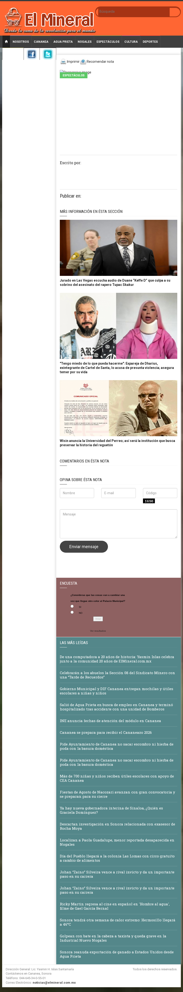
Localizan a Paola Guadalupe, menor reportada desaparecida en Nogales (117, 842)
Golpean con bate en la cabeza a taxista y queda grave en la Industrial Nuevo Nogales (113, 938)
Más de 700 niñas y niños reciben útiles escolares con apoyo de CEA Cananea (117, 778)
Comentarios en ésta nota (84, 461)
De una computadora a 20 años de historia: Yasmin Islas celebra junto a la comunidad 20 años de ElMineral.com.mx (117, 659)
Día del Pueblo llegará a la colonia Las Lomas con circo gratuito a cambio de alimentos (117, 858)
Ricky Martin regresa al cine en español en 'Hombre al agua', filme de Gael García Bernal (115, 906)
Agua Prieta (63, 41)
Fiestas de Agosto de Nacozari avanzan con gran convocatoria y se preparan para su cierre (117, 794)
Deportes (150, 41)
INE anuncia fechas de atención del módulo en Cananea (111, 721)
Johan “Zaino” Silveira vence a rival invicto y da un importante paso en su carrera (117, 874)
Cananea (41, 41)
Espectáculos (108, 41)
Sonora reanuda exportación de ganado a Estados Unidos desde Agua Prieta (117, 954)
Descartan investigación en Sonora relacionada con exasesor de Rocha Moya (117, 826)
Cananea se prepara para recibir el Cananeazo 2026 (106, 732)
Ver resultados (98, 631)
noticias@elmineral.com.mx (54, 982)
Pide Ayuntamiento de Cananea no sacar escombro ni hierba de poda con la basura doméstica (116, 746)
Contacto (13, 54)
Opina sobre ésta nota (81, 479)
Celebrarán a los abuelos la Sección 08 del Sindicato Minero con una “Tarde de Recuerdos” (117, 675)
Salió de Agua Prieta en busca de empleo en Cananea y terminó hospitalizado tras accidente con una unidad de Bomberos (116, 707)
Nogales (85, 41)
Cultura (131, 41)
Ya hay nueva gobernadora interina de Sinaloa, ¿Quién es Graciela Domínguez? (111, 810)
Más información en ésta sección (91, 211)
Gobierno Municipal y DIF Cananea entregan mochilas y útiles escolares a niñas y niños (116, 691)
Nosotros (21, 41)
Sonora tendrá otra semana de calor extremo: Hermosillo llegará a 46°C (117, 922)
